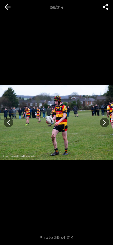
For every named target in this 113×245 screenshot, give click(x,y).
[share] (105, 7)
